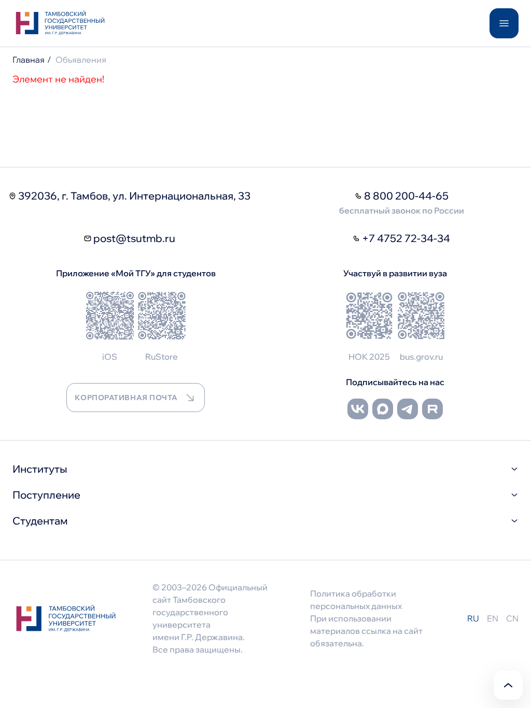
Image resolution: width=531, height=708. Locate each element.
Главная (28, 59)
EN (492, 618)
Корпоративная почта (126, 397)
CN (512, 618)
